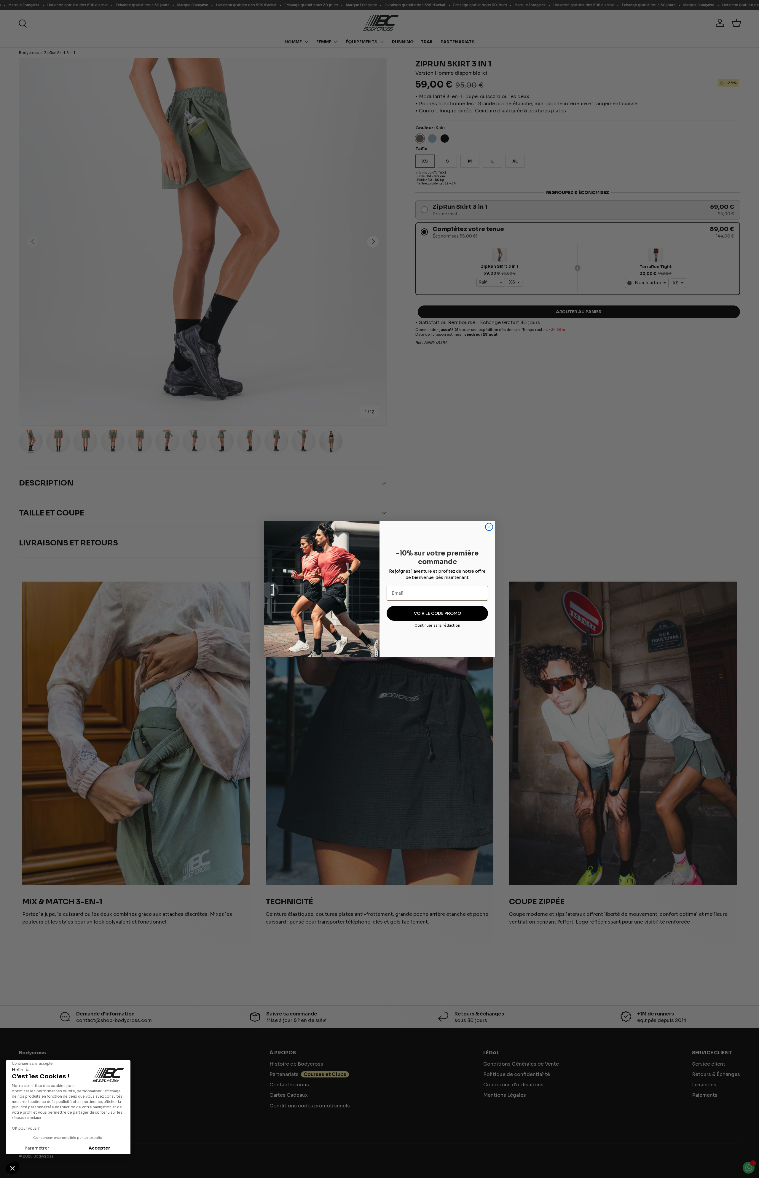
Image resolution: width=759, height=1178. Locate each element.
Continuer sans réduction (437, 625)
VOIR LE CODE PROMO (437, 613)
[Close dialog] (489, 527)
